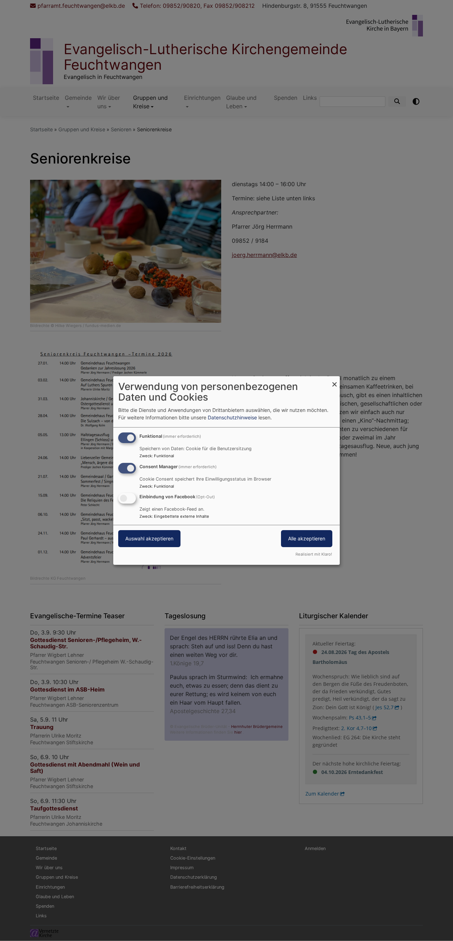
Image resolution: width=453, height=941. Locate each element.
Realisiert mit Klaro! (314, 554)
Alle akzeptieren (306, 539)
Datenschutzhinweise (232, 417)
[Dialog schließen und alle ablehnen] (334, 380)
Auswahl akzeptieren (149, 539)
